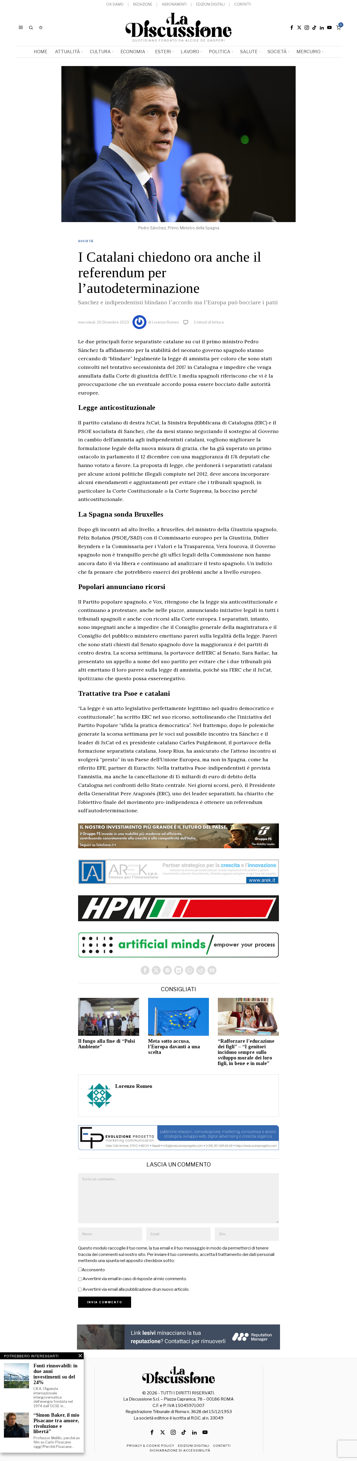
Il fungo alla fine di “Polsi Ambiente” (106, 1044)
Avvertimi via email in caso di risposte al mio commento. (135, 1278)
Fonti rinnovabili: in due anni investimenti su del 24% (55, 1374)
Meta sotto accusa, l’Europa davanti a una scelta (174, 1047)
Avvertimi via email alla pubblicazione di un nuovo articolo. (136, 1289)
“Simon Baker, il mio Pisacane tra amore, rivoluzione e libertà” (56, 1423)
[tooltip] (291, 27)
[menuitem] (114, 4)
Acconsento (93, 1269)
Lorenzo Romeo (165, 322)
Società (85, 241)
